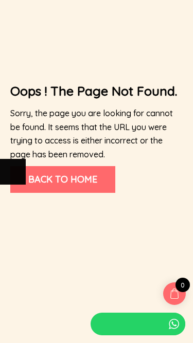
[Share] (38, 206)
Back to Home (62, 179)
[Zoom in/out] (90, 206)
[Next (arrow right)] (13, 172)
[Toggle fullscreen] (64, 206)
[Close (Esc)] (13, 206)
